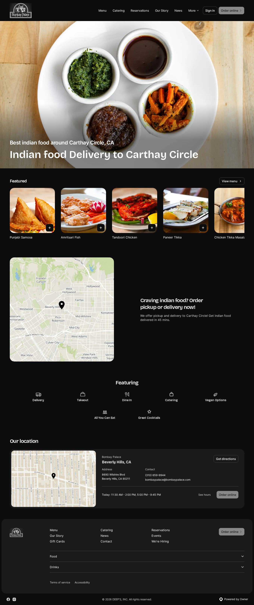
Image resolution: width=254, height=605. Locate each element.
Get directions (226, 459)
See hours (204, 494)
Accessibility (82, 582)
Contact (106, 541)
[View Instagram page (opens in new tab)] (14, 599)
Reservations (140, 10)
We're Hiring (160, 541)
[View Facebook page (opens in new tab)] (8, 599)
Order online (227, 495)
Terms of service (60, 582)
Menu (102, 10)
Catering (119, 10)
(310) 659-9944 (155, 475)
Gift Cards (57, 541)
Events (156, 536)
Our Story (161, 10)
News (178, 10)
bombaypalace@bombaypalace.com (167, 480)
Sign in (210, 10)
